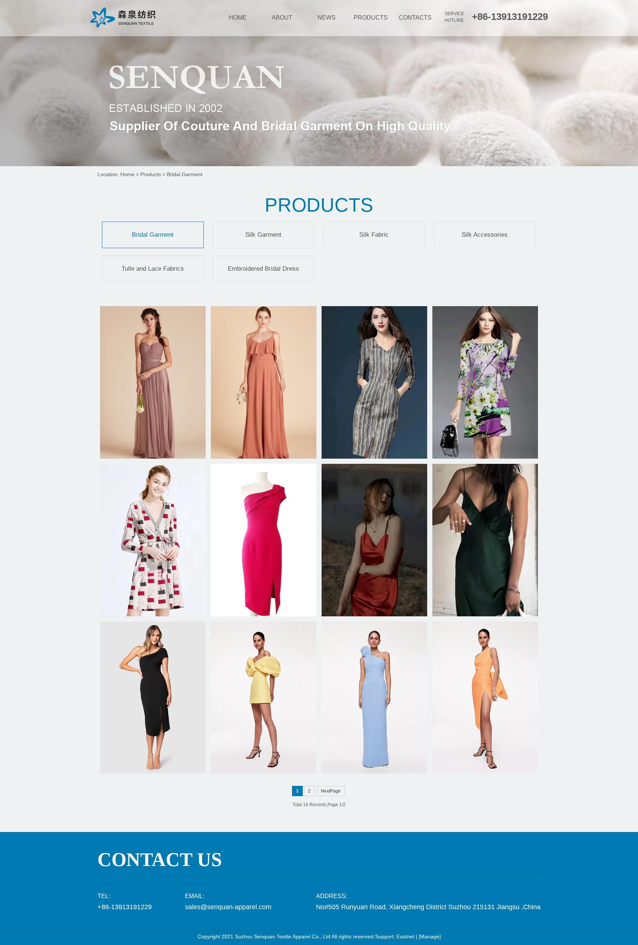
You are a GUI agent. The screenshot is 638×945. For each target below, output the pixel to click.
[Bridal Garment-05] (153, 540)
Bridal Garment (184, 174)
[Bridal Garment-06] (263, 540)
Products (150, 174)
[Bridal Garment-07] (374, 540)
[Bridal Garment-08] (485, 540)
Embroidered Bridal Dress (263, 268)
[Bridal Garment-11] (485, 698)
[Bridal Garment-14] (153, 698)
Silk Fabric (374, 234)
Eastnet (405, 936)
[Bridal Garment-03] (374, 382)
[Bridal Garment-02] (263, 382)
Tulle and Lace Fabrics (152, 268)
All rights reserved (353, 936)
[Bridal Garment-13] (263, 698)
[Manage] (430, 936)
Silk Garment (263, 234)
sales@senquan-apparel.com (228, 907)
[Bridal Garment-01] (153, 382)
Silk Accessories (485, 234)
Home (127, 174)
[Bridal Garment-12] (374, 698)
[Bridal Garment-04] (485, 382)
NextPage (331, 791)
